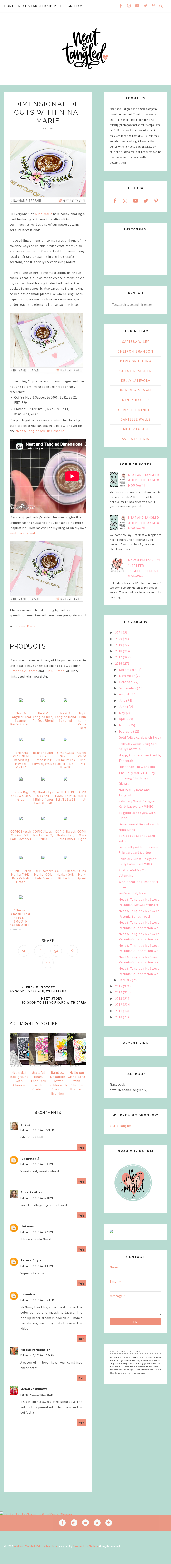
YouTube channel (22, 533)
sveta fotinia (135, 438)
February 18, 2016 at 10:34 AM (37, 1355)
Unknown (28, 1226)
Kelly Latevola (135, 380)
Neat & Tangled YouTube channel (40, 431)
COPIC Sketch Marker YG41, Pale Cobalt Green (20, 876)
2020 (119, 639)
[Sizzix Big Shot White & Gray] (21, 779)
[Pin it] (72, 951)
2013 (119, 998)
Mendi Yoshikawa (34, 1389)
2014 (119, 992)
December (127, 670)
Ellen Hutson (55, 671)
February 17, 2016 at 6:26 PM (36, 1231)
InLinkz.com (16, 929)
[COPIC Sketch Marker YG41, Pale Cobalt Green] (21, 858)
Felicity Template (46, 1546)
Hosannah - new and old (137, 766)
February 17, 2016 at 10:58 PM (37, 1299)
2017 (119, 657)
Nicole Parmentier (35, 1350)
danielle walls (135, 419)
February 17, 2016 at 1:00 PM (36, 1163)
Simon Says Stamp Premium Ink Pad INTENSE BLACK (65, 760)
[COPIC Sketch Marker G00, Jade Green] (43, 858)
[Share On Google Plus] (56, 951)
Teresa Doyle (30, 1260)
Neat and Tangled (24, 1546)
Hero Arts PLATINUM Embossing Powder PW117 (20, 760)
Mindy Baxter (135, 400)
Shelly (25, 1124)
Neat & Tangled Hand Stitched (65, 717)
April (123, 719)
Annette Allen (31, 1192)
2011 (119, 1011)
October (125, 682)
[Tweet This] (23, 951)
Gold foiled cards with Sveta (140, 737)
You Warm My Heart (133, 893)
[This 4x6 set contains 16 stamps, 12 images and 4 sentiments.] (65, 700)
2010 (119, 1017)
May (122, 713)
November (127, 676)
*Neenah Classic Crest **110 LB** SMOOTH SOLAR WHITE (20, 917)
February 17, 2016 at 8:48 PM (36, 1265)
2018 (119, 651)
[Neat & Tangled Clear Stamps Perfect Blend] (21, 700)
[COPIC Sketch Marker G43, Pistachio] (65, 858)
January (125, 980)
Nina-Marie (43, 214)
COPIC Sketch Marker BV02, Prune (43, 835)
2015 (119, 986)
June (123, 706)
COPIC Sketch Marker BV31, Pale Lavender (20, 835)
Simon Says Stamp (24, 671)
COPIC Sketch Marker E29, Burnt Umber (65, 835)
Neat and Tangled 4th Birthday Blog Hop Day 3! (144, 522)
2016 (119, 663)
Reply (81, 1147)
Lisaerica (27, 1294)
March (124, 725)
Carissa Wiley (135, 341)
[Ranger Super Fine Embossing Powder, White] (43, 740)
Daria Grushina (135, 361)
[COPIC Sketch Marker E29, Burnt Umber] (65, 819)
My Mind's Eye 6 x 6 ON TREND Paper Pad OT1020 (43, 797)
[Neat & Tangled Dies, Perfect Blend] (43, 700)
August (125, 694)
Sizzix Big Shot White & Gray (21, 795)
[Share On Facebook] (39, 951)
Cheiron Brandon (135, 351)
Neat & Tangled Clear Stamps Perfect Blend (20, 718)
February (126, 731)
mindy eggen (135, 429)
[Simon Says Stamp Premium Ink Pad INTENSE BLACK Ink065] (65, 740)
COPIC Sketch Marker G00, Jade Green (43, 874)
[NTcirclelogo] (133, 1205)
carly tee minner (135, 409)
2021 (119, 632)
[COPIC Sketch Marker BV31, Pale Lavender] (21, 819)
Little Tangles (120, 1126)
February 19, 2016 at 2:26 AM (36, 1394)
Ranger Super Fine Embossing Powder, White (43, 758)
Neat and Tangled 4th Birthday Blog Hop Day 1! (144, 480)
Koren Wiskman (135, 390)
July (122, 700)
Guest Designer (135, 370)
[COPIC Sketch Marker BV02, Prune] (43, 819)
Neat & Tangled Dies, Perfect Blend (43, 717)
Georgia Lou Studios (85, 1546)
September (128, 688)
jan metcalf (29, 1158)
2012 (119, 1004)
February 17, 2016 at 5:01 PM (36, 1197)
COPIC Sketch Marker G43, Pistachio (65, 874)
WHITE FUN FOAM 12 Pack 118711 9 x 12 (65, 795)
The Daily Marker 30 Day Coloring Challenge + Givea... (137, 778)
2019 (119, 645)
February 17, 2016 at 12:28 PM (37, 1130)
